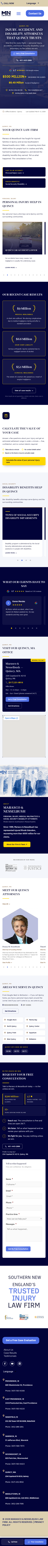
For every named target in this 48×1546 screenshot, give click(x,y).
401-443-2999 (26, 60)
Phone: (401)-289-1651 (14, 1427)
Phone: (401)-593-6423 (15, 1464)
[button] (18, 13)
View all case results (24, 390)
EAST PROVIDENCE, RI (14, 1399)
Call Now (14, 1542)
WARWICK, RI (11, 1436)
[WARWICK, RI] (3, 1435)
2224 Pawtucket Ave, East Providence (21, 1403)
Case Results (10, 1353)
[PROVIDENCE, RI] (3, 1380)
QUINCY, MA (10, 1472)
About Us (8, 1349)
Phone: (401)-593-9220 (15, 1409)
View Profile (7, 962)
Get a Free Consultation (25, 53)
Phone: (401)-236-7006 (14, 1503)
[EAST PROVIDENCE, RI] (3, 1398)
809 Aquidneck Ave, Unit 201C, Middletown (22, 1498)
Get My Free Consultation (18, 1249)
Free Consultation (37, 1542)
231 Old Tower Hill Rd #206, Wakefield (20, 1421)
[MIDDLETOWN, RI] (3, 1492)
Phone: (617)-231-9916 (14, 1482)
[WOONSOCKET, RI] (3, 1453)
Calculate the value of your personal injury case (23, 461)
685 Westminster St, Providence (18, 1385)
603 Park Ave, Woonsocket (16, 1458)
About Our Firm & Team (17, 844)
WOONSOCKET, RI (13, 1454)
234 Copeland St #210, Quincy (17, 1476)
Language (31, 3)
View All (6, 904)
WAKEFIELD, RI (11, 1417)
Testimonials (10, 1356)
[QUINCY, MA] (3, 1471)
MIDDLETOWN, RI (12, 1494)
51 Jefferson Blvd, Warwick (16, 1440)
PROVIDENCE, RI (12, 1381)
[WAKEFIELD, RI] (3, 1416)
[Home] (3, 111)
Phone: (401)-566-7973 (14, 1446)
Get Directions (13, 706)
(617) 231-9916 (16, 682)
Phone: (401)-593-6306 (15, 1391)
